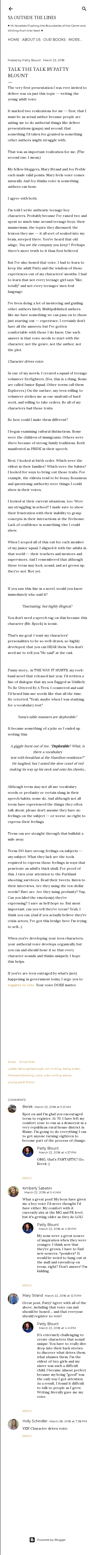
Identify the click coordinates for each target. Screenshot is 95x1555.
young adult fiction (21, 1082)
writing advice (61, 1075)
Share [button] (12, 1062)
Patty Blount (48, 1148)
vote (47, 1075)
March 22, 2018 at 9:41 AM (42, 1192)
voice (38, 1075)
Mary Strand (32, 1295)
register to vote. (22, 985)
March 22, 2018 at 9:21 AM (53, 1107)
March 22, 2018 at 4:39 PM (57, 1229)
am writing (53, 1068)
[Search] (84, 7)
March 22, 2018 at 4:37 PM (57, 1152)
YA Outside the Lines (32, 17)
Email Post (27, 1062)
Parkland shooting (21, 1075)
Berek (27, 1106)
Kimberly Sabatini (37, 1188)
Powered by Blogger (51, 1540)
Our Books (54, 39)
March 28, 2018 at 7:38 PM (68, 1421)
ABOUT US (31, 39)
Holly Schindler (35, 1421)
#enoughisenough (31, 1068)
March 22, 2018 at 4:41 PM (57, 1328)
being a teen (71, 1068)
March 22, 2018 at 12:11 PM (63, 1295)
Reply (27, 1178)
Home (13, 39)
